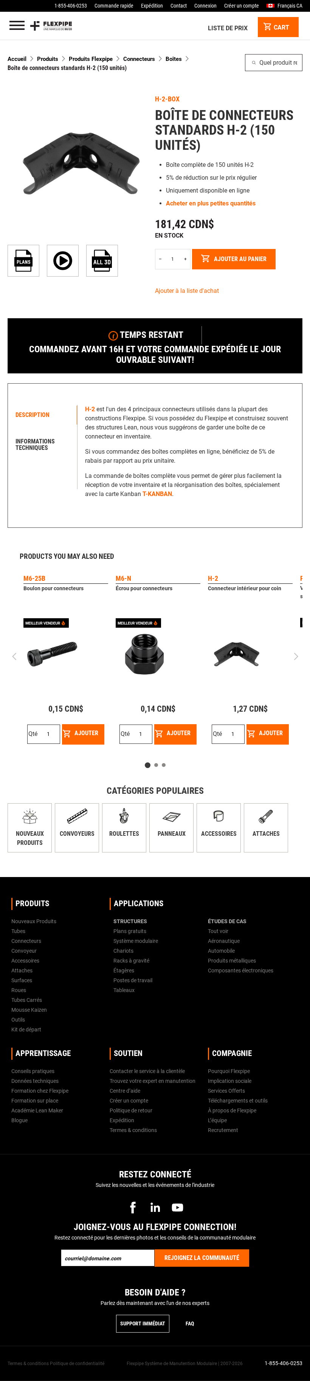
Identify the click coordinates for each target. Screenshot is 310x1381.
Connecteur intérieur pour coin (244, 588)
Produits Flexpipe (91, 59)
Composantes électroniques (240, 970)
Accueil (17, 59)
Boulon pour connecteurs (53, 588)
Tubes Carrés (26, 1000)
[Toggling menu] (17, 26)
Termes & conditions (133, 1130)
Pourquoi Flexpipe (229, 1071)
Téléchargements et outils (238, 1101)
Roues (18, 990)
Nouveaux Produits (33, 921)
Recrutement (223, 1130)
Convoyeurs (77, 833)
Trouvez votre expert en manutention (152, 1081)
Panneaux (172, 833)
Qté (32, 733)
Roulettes (124, 833)
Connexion (205, 6)
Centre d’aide (125, 1091)
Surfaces (21, 980)
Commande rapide (114, 6)
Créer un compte (241, 6)
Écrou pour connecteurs (144, 588)
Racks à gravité (131, 961)
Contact (178, 6)
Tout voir (218, 931)
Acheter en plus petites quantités (211, 203)
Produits (47, 59)
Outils (18, 1020)
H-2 (213, 578)
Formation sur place (34, 1101)
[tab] (44, 415)
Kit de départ (26, 1029)
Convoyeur (24, 951)
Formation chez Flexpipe (39, 1091)
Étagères (123, 970)
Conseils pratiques (32, 1071)
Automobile (221, 951)
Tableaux (124, 990)
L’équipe (217, 1120)
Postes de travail (132, 980)
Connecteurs (139, 59)
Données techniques (35, 1081)
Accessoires (219, 833)
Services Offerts (226, 1091)
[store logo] (51, 25)
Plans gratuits (129, 931)
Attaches (266, 833)
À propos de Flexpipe (232, 1110)
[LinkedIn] (155, 1207)
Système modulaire (135, 941)
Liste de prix (228, 28)
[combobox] (273, 62)
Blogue (19, 1120)
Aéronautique (224, 941)
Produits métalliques (232, 961)
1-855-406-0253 (70, 6)
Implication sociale (229, 1081)
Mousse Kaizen (29, 1010)
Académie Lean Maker (37, 1110)
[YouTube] (177, 1207)
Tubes (18, 931)
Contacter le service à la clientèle (147, 1071)
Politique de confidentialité (77, 1363)
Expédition (152, 6)
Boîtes (174, 59)
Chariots (123, 951)
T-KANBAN (157, 494)
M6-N (123, 578)
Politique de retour (131, 1110)
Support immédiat (142, 1323)
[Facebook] (132, 1207)
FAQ (190, 1323)
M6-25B (34, 578)
